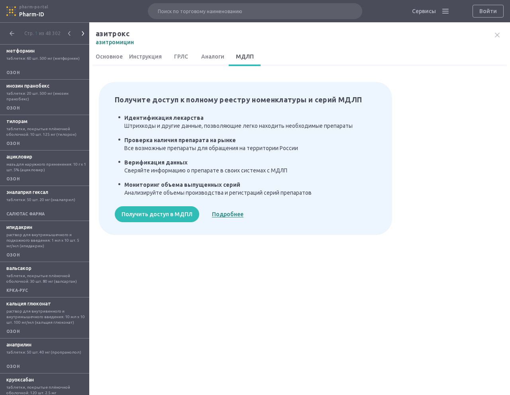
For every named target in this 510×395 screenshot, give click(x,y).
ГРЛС (181, 56)
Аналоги (212, 56)
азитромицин (115, 42)
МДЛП (245, 56)
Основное (109, 56)
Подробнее (227, 214)
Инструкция (145, 56)
